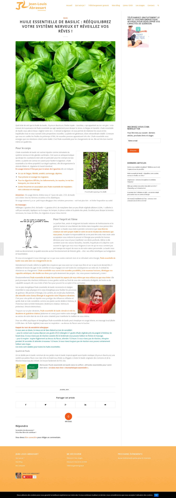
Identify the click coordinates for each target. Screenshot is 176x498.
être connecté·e (31, 437)
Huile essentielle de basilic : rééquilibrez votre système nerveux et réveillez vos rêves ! (65, 26)
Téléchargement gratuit (75, 466)
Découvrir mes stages (75, 458)
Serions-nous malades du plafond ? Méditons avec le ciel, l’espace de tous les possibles (143, 168)
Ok (156, 495)
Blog (65, 18)
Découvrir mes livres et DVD (77, 462)
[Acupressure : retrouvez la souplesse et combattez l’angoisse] (2, 249)
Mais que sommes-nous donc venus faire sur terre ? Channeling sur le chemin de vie (142, 187)
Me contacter (20, 466)
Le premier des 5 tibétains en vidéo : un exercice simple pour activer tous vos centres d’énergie (143, 193)
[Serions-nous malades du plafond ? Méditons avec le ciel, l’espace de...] (174, 249)
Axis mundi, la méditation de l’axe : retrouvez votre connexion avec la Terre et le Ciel (141, 200)
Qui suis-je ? (20, 458)
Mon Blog (19, 462)
